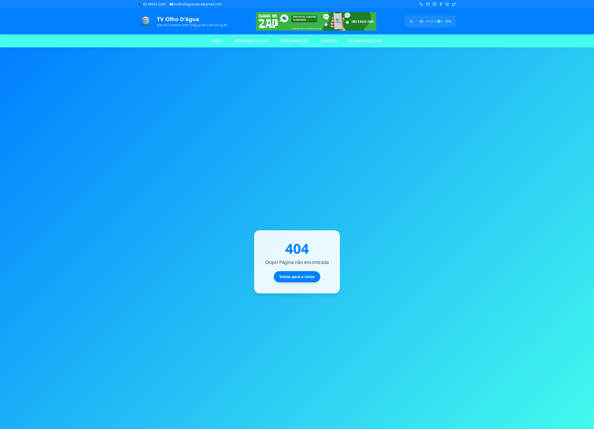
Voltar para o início (297, 276)
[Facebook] (441, 4)
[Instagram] (434, 4)
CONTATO (328, 40)
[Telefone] (421, 4)
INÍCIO (217, 40)
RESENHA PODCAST (252, 40)
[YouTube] (447, 4)
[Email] (428, 4)
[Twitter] (454, 4)
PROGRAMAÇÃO (294, 40)
